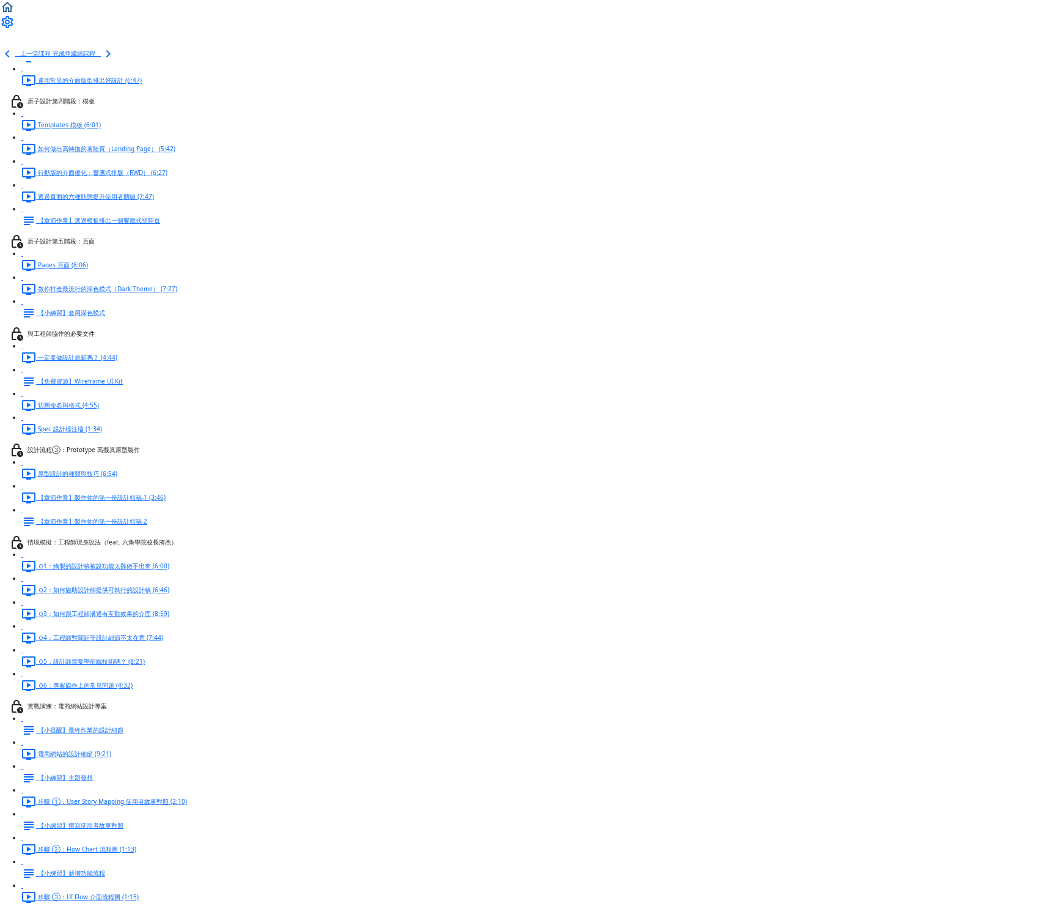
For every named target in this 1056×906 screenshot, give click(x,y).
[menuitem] (7, 21)
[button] (7, 6)
